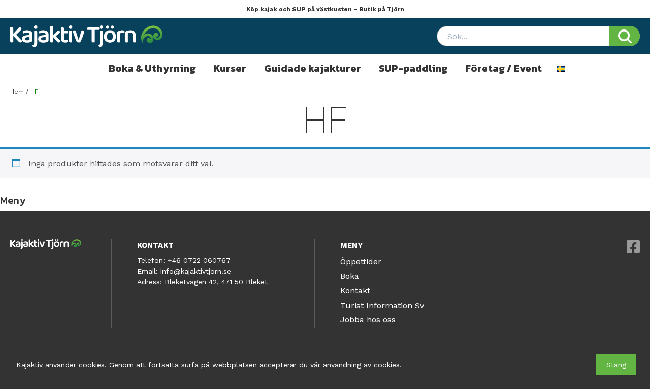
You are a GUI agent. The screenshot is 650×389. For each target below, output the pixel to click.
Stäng (616, 365)
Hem (17, 91)
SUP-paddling (413, 68)
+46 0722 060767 (199, 260)
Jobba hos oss (368, 319)
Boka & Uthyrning (152, 68)
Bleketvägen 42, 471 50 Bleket (216, 282)
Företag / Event (503, 68)
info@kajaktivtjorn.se (195, 271)
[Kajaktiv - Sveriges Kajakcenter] (86, 36)
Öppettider (360, 261)
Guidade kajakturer (312, 68)
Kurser (229, 68)
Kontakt (355, 290)
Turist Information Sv (382, 305)
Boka (349, 276)
